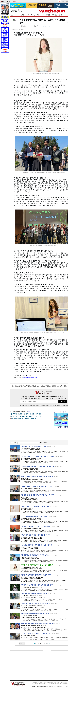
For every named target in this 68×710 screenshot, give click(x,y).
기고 (65, 15)
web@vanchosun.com (62, 405)
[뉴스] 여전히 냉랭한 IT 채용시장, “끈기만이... (24, 418)
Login (14, 1)
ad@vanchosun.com (30, 405)
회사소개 (34, 686)
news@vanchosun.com (46, 405)
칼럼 (60, 15)
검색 (41, 442)
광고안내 (45, 686)
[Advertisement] (26, 664)
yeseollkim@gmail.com (34, 26)
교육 (43, 15)
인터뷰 (48, 15)
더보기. (30, 411)
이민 (38, 15)
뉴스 (28, 15)
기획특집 (54, 15)
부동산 (33, 15)
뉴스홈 (22, 15)
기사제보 (39, 686)
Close (6, 3)
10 (46, 643)
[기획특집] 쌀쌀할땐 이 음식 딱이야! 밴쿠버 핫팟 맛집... (26, 414)
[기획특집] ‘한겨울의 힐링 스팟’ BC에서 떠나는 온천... (26, 416)
